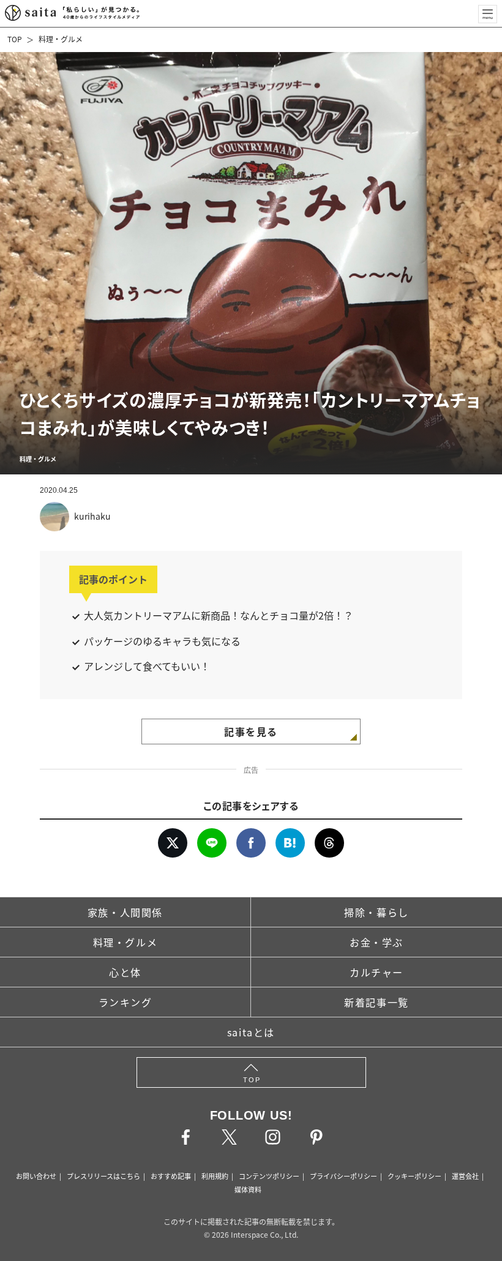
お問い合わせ (36, 1176)
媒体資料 (247, 1189)
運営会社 (465, 1176)
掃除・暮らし (376, 912)
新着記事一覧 (376, 1002)
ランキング (125, 1002)
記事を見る (251, 731)
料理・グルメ (61, 39)
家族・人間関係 (125, 912)
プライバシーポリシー (343, 1176)
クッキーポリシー (414, 1176)
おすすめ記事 (171, 1176)
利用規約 (214, 1176)
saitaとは (251, 1032)
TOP (14, 39)
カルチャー (376, 972)
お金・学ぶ (376, 942)
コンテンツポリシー (269, 1176)
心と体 (125, 972)
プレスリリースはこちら (103, 1176)
